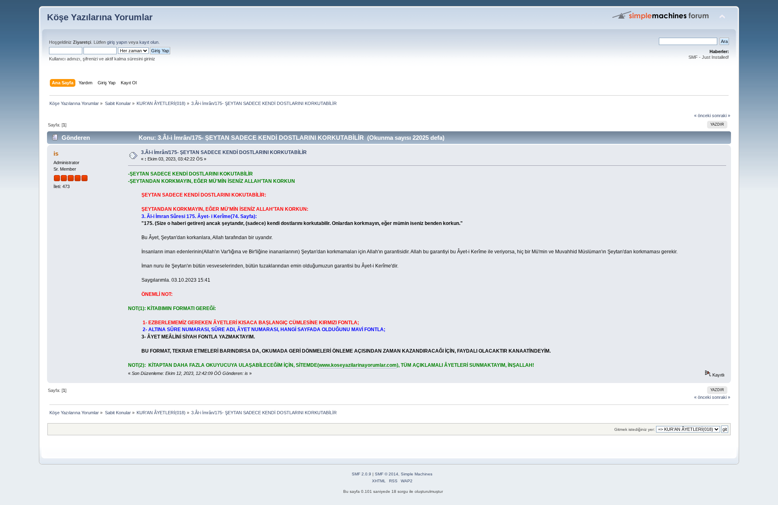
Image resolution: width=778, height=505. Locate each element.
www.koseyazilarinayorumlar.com (358, 365)
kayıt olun (148, 42)
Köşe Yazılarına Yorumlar (100, 17)
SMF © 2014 (386, 474)
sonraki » (721, 115)
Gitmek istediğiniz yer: (634, 429)
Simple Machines (416, 474)
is (55, 153)
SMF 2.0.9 (361, 474)
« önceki (702, 115)
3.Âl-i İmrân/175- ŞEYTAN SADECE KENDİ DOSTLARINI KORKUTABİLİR (224, 152)
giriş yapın (117, 42)
